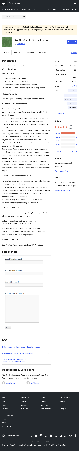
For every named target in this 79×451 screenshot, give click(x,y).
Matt (5, 419)
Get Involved (65, 398)
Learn (43, 398)
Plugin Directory (7, 9)
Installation (29, 53)
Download (72, 42)
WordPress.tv (47, 409)
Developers (45, 405)
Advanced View (60, 113)
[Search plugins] (24, 17)
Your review (59, 152)
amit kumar (35, 383)
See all (74, 152)
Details (6, 53)
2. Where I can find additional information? (18, 353)
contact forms (72, 103)
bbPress (6, 423)
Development (43, 53)
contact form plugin (70, 99)
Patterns (24, 409)
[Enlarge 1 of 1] (48, 258)
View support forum (62, 171)
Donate (63, 405)
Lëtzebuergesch (13, 436)
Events (62, 401)
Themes (24, 401)
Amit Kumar (21, 44)
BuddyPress (7, 426)
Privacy (5, 409)
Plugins (24, 405)
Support (74, 53)
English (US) (73, 86)
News (4, 401)
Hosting (5, 405)
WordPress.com (9, 416)
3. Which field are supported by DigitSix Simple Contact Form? (14, 360)
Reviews (17, 53)
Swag (63, 409)
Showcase (25, 398)
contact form (72, 91)
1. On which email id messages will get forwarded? (21, 347)
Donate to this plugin (62, 190)
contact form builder (71, 95)
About (4, 398)
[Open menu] (75, 3)
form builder (72, 107)
